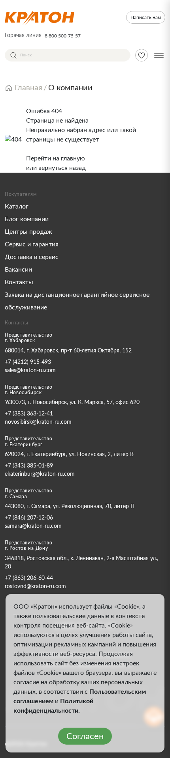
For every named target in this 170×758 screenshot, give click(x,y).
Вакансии (18, 269)
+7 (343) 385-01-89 (29, 466)
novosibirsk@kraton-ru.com (38, 422)
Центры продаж (28, 232)
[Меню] (159, 55)
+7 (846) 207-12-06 (29, 518)
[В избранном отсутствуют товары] (141, 55)
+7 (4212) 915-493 (28, 362)
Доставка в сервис (32, 257)
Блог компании (27, 219)
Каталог (16, 206)
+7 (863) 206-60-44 (29, 578)
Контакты (19, 282)
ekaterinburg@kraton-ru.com (40, 474)
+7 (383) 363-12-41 (29, 414)
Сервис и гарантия (32, 244)
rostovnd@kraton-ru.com (35, 586)
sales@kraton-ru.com (30, 370)
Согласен (85, 736)
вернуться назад (62, 168)
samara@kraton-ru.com (33, 526)
